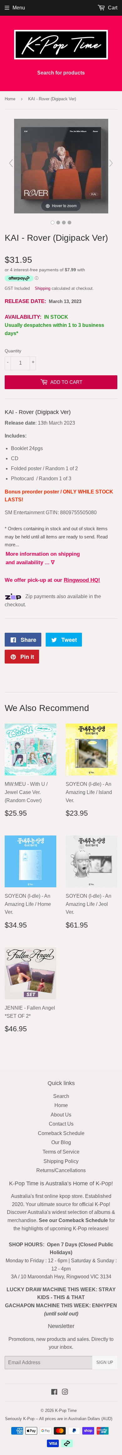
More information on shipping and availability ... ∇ (43, 558)
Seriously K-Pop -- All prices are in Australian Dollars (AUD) (58, 1418)
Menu (19, 7)
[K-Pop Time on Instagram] (65, 1392)
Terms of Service (61, 1152)
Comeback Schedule (61, 1133)
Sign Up (104, 1362)
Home (10, 98)
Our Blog (61, 1142)
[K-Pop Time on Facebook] (54, 1392)
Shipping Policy (61, 1161)
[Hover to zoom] (61, 165)
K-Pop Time (66, 1410)
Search (61, 1096)
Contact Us (61, 1124)
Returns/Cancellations (61, 1170)
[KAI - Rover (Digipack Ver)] (52, 222)
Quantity (13, 350)
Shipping (42, 288)
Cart (112, 7)
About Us (61, 1114)
